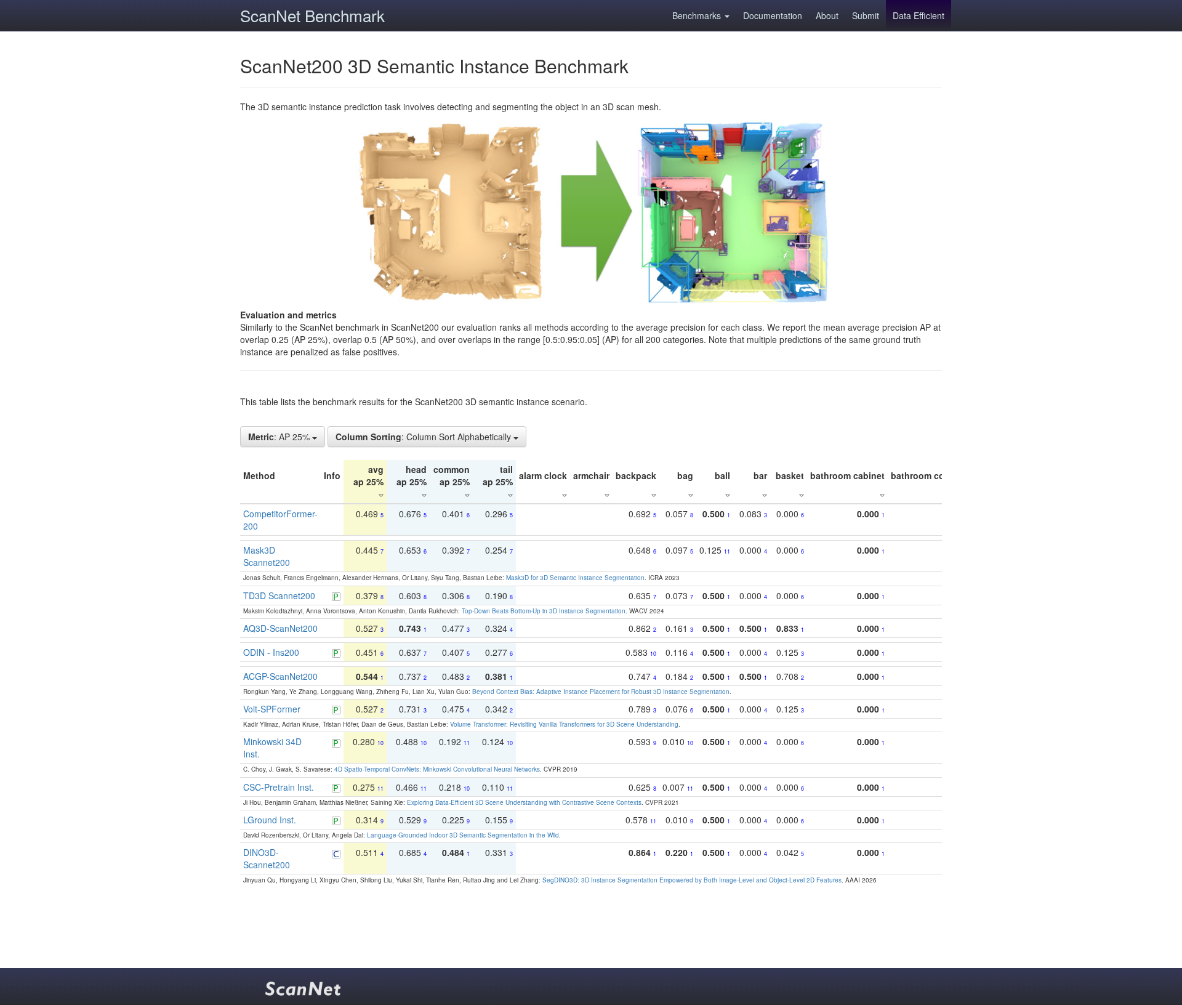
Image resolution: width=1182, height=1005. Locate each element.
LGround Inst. (269, 819)
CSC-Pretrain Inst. (278, 787)
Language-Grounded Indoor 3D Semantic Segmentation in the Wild (463, 835)
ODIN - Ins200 (271, 652)
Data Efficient (918, 15)
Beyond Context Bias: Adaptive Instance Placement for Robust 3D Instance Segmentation (601, 691)
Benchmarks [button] (697, 15)
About (827, 15)
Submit (865, 15)
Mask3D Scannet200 (266, 556)
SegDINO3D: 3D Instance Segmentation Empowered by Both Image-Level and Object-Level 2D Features (692, 880)
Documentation (772, 15)
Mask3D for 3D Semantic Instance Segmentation (575, 577)
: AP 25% (280, 436)
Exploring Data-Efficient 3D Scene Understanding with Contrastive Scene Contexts (524, 802)
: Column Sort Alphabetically (424, 436)
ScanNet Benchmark (312, 15)
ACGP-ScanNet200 (280, 676)
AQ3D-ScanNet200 (280, 628)
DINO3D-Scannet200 (266, 858)
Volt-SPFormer (271, 709)
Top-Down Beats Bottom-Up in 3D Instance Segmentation (543, 611)
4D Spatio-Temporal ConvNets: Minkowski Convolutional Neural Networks (437, 769)
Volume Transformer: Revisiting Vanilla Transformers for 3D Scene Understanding (564, 724)
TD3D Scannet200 (279, 595)
